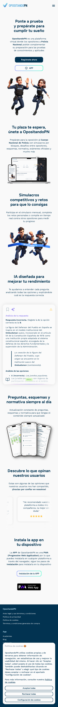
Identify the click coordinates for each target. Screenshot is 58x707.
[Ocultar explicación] (13, 309)
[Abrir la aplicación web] (29, 586)
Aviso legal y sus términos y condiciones (19, 614)
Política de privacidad (12, 617)
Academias (7, 636)
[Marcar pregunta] (8, 309)
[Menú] (53, 5)
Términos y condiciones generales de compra (21, 623)
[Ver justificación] (8, 379)
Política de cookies (10, 620)
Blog (4, 639)
